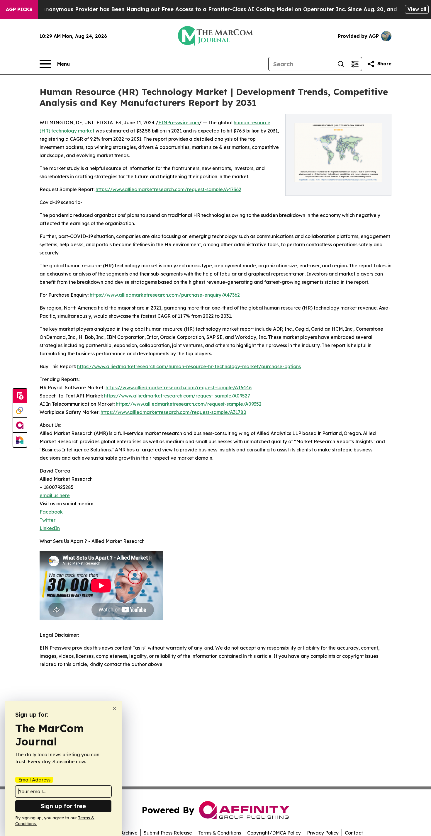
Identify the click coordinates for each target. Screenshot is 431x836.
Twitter (47, 520)
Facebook (51, 512)
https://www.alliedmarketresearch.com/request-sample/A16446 (179, 387)
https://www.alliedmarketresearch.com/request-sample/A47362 (168, 189)
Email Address (34, 780)
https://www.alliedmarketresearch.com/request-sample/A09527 (177, 396)
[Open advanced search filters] (355, 64)
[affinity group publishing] (20, 425)
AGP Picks (19, 9)
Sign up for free (63, 806)
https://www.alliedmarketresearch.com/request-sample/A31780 (173, 412)
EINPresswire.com (178, 122)
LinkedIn (50, 528)
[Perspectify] (20, 410)
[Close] (114, 708)
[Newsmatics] (20, 440)
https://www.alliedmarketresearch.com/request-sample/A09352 (189, 404)
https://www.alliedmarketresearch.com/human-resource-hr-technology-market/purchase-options (189, 366)
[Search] (341, 64)
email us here (55, 495)
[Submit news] (20, 396)
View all (417, 9)
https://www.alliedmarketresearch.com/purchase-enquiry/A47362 (165, 295)
